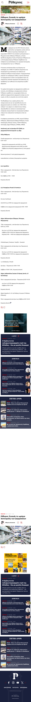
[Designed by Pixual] (15, 696)
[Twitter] (22, 683)
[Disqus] (15, 451)
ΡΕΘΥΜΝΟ (3, 14)
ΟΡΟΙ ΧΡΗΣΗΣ (7, 687)
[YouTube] (18, 683)
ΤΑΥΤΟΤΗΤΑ (15, 687)
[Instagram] (13, 683)
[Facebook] (9, 683)
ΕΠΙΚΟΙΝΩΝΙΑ (23, 687)
